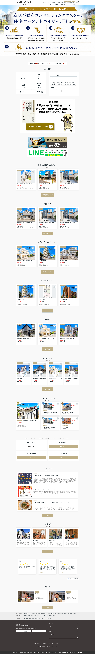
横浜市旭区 (74, 613)
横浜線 (53, 616)
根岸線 (50, 616)
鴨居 (40, 618)
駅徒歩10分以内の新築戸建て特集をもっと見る (47, 195)
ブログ (50, 631)
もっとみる (47, 551)
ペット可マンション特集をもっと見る (47, 310)
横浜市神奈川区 (64, 613)
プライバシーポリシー (51, 643)
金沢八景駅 (57, 82)
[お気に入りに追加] (33, 171)
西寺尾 (41, 615)
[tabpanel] (47, 30)
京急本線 (30, 616)
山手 (42, 618)
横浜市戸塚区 (33, 613)
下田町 (32, 615)
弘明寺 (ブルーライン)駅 (71, 84)
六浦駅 (73, 82)
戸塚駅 (59, 84)
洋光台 (29, 615)
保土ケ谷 (36, 618)
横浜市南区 (53, 89)
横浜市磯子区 (63, 89)
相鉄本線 (56, 616)
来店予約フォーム (31, 457)
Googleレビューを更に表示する (73, 578)
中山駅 (55, 84)
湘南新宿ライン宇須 (44, 616)
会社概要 (63, 4)
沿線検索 (20, 77)
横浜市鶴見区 (59, 613)
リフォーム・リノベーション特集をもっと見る (47, 272)
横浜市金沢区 (58, 89)
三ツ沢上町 (48, 618)
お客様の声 (50, 628)
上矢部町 (50, 615)
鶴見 (44, 618)
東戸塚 (27, 618)
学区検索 (27, 77)
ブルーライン (26, 616)
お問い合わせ (75, 4)
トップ (50, 4)
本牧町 (47, 615)
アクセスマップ (51, 634)
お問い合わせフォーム (64, 446)
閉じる (80, 652)
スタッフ (50, 626)
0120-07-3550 (31, 446)
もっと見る (47, 515)
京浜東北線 (35, 616)
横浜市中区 (49, 613)
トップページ (51, 623)
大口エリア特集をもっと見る (47, 233)
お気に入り (24, 92)
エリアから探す (56, 4)
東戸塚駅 (52, 82)
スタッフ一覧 (68, 4)
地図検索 (20, 75)
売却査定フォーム (64, 457)
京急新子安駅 (63, 84)
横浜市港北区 (53, 613)
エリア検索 (27, 75)
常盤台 (44, 615)
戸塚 (24, 618)
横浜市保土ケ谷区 (70, 89)
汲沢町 (54, 615)
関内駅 (52, 84)
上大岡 (30, 618)
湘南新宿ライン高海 (66, 616)
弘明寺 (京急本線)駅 (67, 82)
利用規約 (44, 643)
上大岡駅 (61, 82)
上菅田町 (25, 615)
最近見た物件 (40, 92)
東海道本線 (61, 616)
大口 (51, 618)
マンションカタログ (38, 643)
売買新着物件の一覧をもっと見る (47, 349)
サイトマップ (58, 643)
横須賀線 (39, 616)
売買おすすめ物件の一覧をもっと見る (47, 389)
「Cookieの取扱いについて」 (65, 652)
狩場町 (38, 615)
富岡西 (35, 615)
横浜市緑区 (70, 613)
